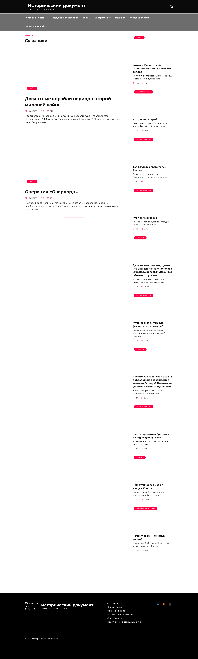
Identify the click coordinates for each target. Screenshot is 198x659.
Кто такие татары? (145, 119)
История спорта (139, 17)
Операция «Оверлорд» (51, 191)
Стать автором (114, 607)
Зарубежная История (65, 17)
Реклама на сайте (116, 611)
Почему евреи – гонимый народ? (149, 537)
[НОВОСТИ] (153, 260)
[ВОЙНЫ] (74, 92)
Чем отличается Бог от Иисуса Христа (148, 486)
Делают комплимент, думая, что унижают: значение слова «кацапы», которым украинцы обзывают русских (152, 270)
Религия (120, 17)
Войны (86, 17)
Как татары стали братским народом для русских (151, 436)
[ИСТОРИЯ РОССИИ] (153, 114)
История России (35, 17)
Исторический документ (57, 5)
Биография (101, 17)
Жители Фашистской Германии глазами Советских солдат (152, 68)
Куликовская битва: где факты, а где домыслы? (148, 324)
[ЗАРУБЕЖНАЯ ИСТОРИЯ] (153, 530)
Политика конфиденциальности (124, 622)
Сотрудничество (115, 618)
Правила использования (120, 614)
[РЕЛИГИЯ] (153, 479)
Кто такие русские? (146, 217)
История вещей (35, 26)
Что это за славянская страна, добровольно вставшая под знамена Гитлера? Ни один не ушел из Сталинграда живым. (153, 381)
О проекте (112, 603)
